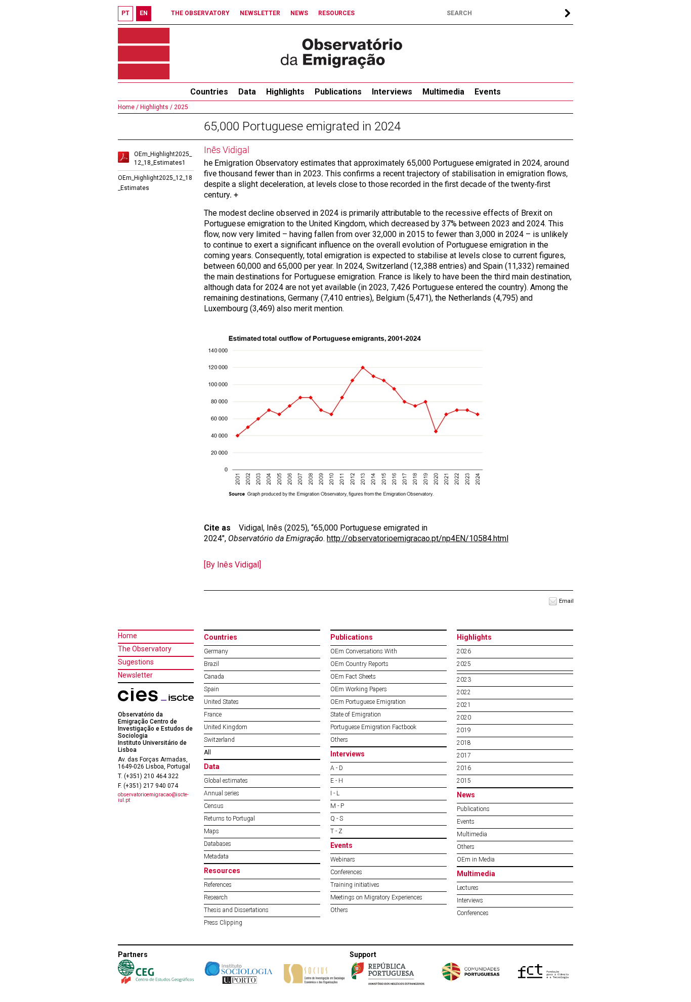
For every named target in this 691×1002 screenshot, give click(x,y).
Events (487, 92)
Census (214, 805)
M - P (337, 805)
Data (247, 92)
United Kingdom (225, 727)
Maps (211, 831)
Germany (216, 651)
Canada (214, 676)
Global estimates (226, 780)
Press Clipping (223, 922)
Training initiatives (354, 884)
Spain (211, 689)
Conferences (346, 872)
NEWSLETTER (260, 13)
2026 (464, 651)
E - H (336, 780)
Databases (217, 843)
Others (339, 739)
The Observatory (144, 649)
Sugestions (136, 662)
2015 (464, 780)
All (207, 752)
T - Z (336, 831)
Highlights (285, 92)
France (213, 714)
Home (127, 636)
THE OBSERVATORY (200, 13)
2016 (464, 768)
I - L (334, 793)
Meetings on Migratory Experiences (376, 897)
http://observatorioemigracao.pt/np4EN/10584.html (417, 538)
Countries (220, 637)
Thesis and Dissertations (236, 910)
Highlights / (155, 107)
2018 (464, 742)
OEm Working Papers (358, 689)
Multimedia (443, 92)
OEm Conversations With (363, 651)
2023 (464, 679)
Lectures (468, 887)
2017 (464, 755)
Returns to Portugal (229, 818)
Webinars (342, 859)
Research (216, 897)
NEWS (299, 13)
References (218, 884)
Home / (128, 107)
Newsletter (135, 675)
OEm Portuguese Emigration (368, 701)
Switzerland (219, 739)
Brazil (211, 663)
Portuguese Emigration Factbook (373, 727)
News (466, 795)
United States (221, 701)
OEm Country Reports (359, 663)
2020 (464, 717)
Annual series (221, 793)
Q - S (336, 818)
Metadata (216, 856)
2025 (180, 107)
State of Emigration (355, 714)
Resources (222, 871)
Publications (338, 92)
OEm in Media (476, 859)
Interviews (392, 92)
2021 (464, 704)
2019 (464, 730)
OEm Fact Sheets (353, 676)
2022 (464, 692)
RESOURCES (336, 13)
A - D (336, 768)
